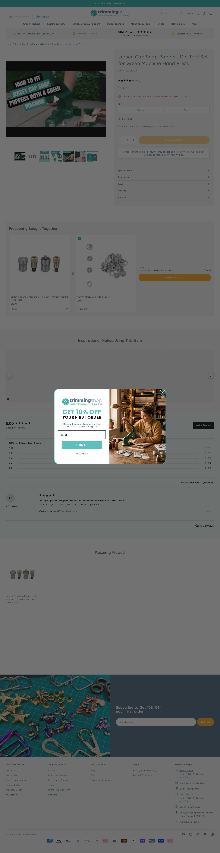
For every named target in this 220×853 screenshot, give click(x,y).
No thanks (82, 453)
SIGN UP (81, 445)
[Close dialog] (162, 392)
